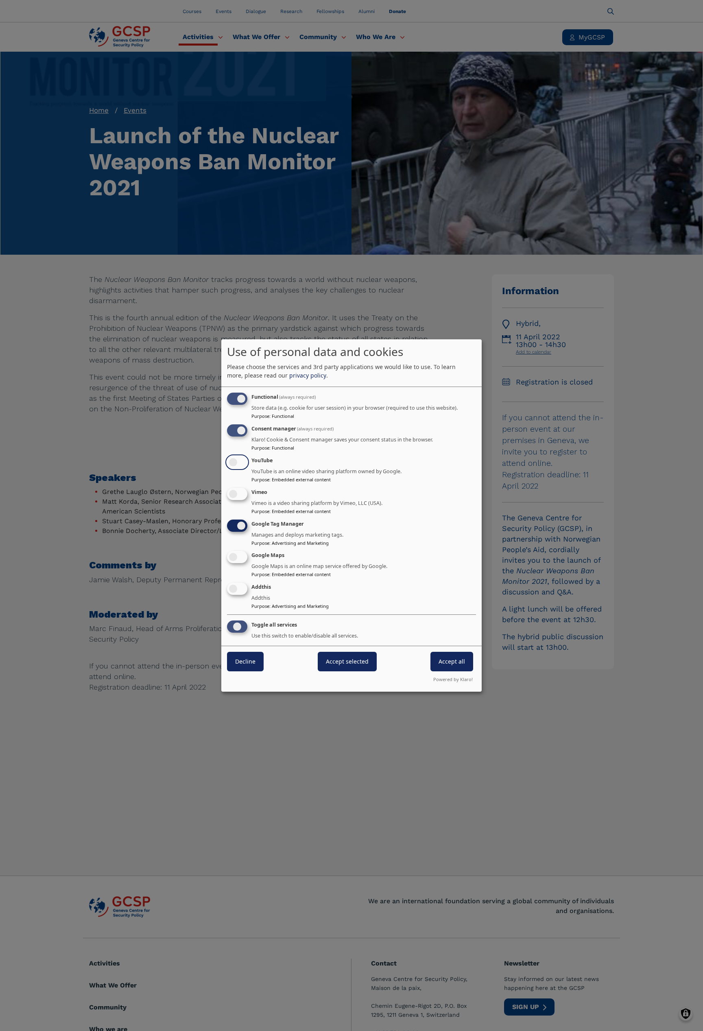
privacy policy (307, 375)
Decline (245, 661)
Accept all (452, 661)
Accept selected (347, 661)
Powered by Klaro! (453, 679)
